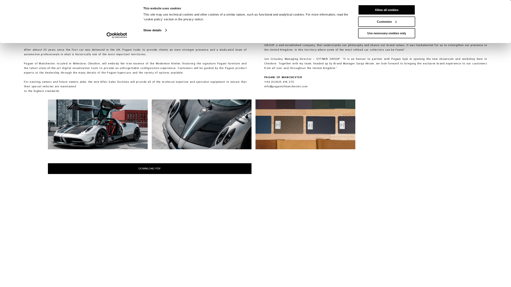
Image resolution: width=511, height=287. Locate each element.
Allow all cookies (386, 10)
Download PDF (150, 169)
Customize (384, 21)
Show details (152, 30)
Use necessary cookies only (386, 33)
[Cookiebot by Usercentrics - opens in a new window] (116, 35)
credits (74, 281)
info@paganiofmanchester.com (286, 86)
